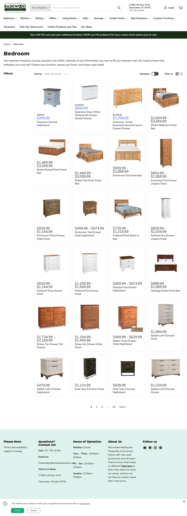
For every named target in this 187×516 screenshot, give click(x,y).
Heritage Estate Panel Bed (165, 290)
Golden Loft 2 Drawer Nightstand (49, 390)
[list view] (181, 74)
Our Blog (86, 27)
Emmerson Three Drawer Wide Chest (51, 237)
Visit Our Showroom (31, 27)
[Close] (184, 501)
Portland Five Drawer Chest (86, 292)
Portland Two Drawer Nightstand (125, 289)
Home (7, 44)
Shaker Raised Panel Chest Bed (52, 171)
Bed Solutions (139, 18)
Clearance (9, 27)
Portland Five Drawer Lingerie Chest (162, 237)
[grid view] (177, 74)
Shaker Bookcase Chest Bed (164, 126)
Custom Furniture (163, 18)
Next (122, 407)
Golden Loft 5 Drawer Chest (163, 337)
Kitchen (25, 18)
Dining (40, 18)
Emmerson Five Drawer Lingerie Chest (164, 182)
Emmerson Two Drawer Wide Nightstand (88, 233)
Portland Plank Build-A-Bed (126, 237)
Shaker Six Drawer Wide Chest (88, 345)
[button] (169, 7)
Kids (86, 18)
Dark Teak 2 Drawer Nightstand (124, 390)
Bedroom (9, 18)
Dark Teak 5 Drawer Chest (89, 389)
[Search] (119, 7)
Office (53, 18)
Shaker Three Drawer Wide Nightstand (124, 342)
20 (113, 407)
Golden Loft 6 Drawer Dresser (163, 390)
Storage (99, 18)
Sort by (38, 74)
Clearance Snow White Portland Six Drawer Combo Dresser (87, 115)
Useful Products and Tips (62, 27)
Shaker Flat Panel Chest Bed (88, 182)
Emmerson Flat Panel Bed (127, 175)
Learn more (85, 503)
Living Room (69, 18)
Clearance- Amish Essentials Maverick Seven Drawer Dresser (127, 125)
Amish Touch (117, 18)
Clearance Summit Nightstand (47, 123)
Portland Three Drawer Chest (49, 292)
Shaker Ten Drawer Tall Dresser (50, 345)
